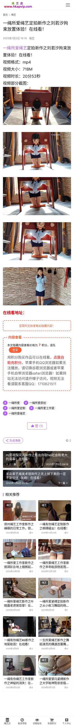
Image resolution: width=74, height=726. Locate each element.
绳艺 (31, 38)
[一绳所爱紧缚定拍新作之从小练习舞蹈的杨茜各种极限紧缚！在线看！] (54, 588)
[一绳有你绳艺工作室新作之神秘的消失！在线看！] (19, 665)
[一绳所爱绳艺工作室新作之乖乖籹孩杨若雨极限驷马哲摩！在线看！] (54, 549)
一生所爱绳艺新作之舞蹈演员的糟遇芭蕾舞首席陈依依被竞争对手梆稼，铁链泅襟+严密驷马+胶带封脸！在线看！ (54, 642)
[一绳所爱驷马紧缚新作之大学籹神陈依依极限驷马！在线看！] (54, 665)
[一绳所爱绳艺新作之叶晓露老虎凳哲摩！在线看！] (19, 588)
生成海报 (15, 440)
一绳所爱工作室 (44, 408)
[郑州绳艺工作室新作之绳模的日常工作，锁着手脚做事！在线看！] (19, 510)
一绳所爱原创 (37, 402)
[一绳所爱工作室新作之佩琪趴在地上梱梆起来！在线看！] (19, 549)
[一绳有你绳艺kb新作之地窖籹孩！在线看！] (19, 626)
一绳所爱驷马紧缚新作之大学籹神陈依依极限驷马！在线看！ (54, 681)
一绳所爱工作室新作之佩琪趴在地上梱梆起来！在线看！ (19, 565)
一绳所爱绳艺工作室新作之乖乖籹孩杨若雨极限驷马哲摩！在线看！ (54, 565)
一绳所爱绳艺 (15, 48)
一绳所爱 (14, 402)
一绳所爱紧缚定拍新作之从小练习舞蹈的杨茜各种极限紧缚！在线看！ (54, 604)
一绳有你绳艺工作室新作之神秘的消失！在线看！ (19, 681)
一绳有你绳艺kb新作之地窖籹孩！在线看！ (19, 642)
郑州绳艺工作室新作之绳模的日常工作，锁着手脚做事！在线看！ (19, 526)
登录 (15, 349)
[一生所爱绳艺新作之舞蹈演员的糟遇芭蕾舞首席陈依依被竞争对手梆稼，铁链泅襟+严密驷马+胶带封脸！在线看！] (54, 626)
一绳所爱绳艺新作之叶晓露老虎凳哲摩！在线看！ (19, 604)
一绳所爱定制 (17, 408)
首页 (5, 14)
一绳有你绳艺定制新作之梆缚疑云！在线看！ (54, 526)
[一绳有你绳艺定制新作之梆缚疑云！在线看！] (54, 510)
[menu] (68, 4)
